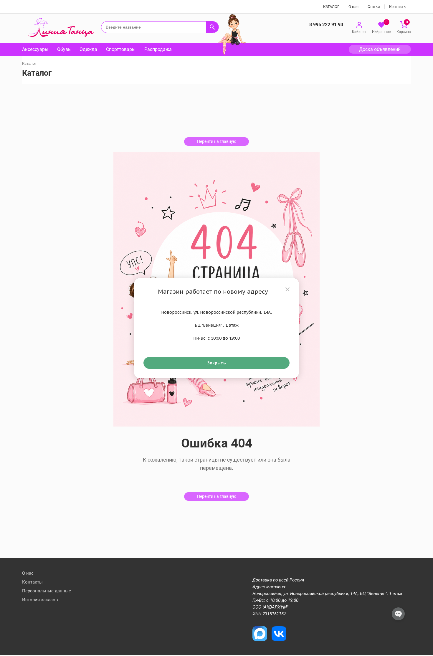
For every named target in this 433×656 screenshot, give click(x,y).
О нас (353, 6)
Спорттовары (120, 49)
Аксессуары (35, 49)
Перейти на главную (216, 141)
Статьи (374, 6)
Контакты (397, 6)
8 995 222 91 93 (326, 24)
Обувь (64, 49)
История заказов (40, 599)
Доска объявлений (380, 49)
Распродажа (158, 49)
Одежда (88, 49)
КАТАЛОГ (331, 6)
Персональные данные (46, 591)
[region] (216, 328)
